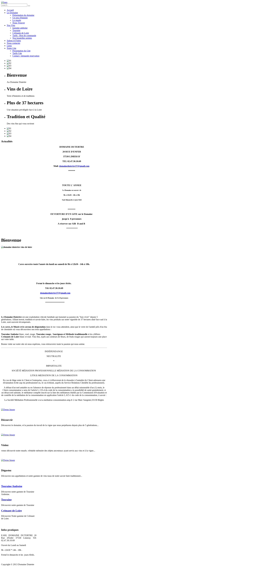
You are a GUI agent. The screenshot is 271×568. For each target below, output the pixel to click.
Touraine (6, 499)
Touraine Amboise (11, 486)
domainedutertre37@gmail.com (74, 166)
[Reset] (29, 5)
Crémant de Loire (11, 510)
